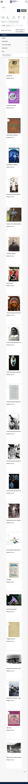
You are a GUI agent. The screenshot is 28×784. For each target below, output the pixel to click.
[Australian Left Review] (14, 96)
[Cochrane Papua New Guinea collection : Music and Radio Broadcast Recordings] (14, 422)
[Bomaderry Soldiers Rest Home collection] (14, 185)
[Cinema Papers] (14, 273)
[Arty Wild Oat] (14, 66)
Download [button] (7, 17)
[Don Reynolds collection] (14, 599)
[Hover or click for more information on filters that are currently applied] (24, 29)
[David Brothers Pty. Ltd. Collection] (14, 511)
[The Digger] (14, 570)
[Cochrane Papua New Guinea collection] (14, 303)
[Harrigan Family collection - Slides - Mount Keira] (14, 688)
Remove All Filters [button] (20, 31)
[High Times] (14, 718)
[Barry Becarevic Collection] (14, 125)
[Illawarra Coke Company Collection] (14, 748)
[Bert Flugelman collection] (14, 155)
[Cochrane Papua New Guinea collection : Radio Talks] (14, 481)
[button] (18, 10)
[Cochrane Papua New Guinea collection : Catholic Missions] (14, 333)
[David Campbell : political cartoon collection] (14, 540)
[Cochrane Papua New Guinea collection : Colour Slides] (14, 362)
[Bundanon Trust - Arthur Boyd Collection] (14, 214)
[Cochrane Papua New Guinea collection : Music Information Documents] (14, 392)
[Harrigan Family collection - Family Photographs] (14, 659)
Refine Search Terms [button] (13, 21)
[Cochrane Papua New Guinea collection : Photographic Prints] (14, 451)
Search (3, 7)
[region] (14, 45)
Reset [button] (24, 10)
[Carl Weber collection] (14, 244)
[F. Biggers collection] (14, 629)
